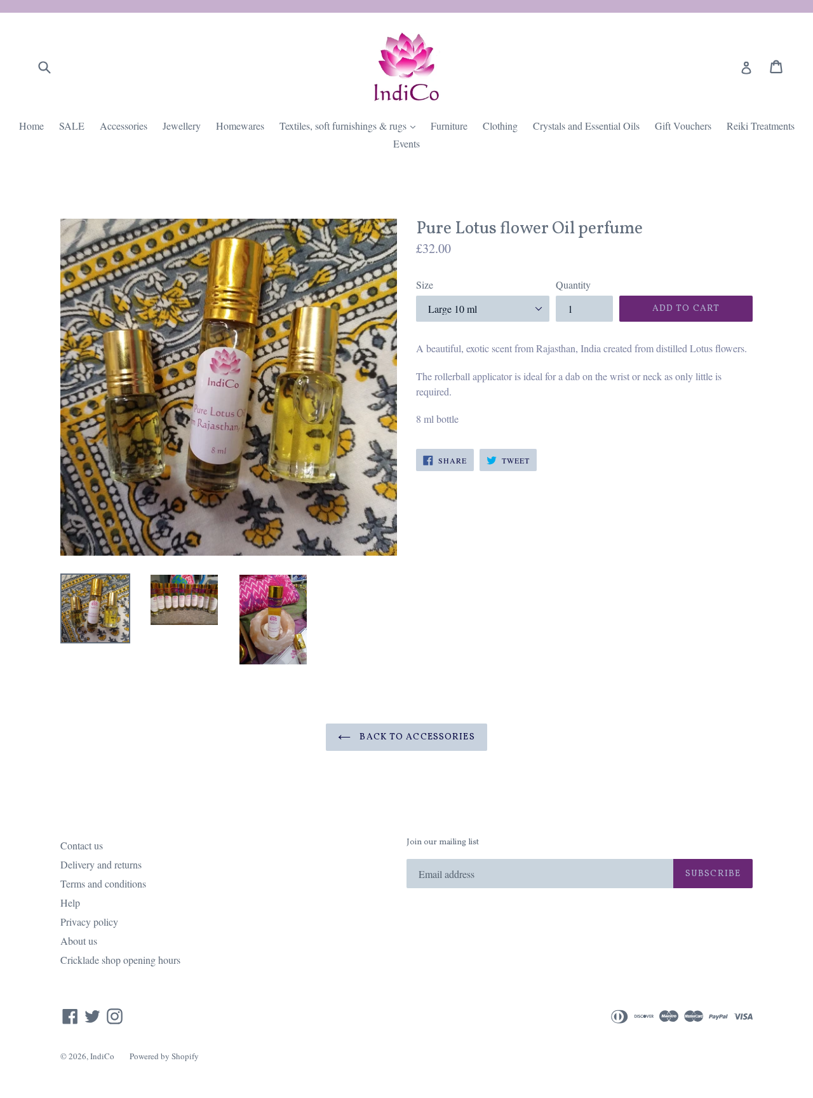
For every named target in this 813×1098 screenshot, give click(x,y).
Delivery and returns (101, 864)
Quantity (573, 284)
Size (424, 284)
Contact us (81, 845)
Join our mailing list (442, 843)
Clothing (500, 125)
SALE (71, 125)
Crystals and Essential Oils (586, 125)
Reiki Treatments (761, 125)
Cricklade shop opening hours (120, 959)
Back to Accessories (415, 737)
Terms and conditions (103, 883)
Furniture (449, 125)
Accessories (123, 125)
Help (70, 902)
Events (406, 143)
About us (78, 940)
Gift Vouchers (683, 125)
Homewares (240, 125)
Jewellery (182, 125)
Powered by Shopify (164, 1056)
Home (31, 125)
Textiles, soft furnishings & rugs (350, 125)
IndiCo (102, 1056)
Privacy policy (89, 921)
